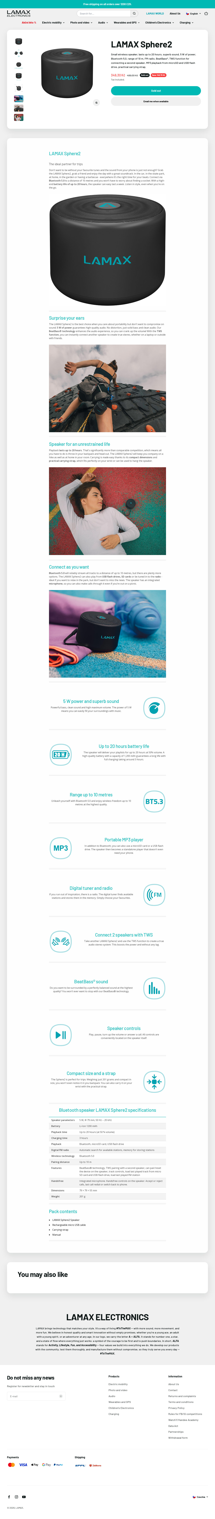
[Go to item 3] (18, 65)
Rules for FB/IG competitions (185, 1413)
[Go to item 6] (18, 99)
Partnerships (176, 1431)
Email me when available (155, 101)
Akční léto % (29, 22)
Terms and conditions (181, 1402)
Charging (185, 22)
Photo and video (79, 22)
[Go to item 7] (18, 108)
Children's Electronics (158, 22)
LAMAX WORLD (155, 13)
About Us (175, 13)
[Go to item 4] (18, 77)
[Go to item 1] (18, 42)
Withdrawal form (178, 1437)
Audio (101, 22)
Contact (173, 1390)
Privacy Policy (176, 1407)
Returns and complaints (182, 1396)
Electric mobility (52, 22)
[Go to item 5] (18, 89)
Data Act (173, 1425)
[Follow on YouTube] (24, 1497)
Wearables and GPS (125, 22)
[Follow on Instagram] (16, 1497)
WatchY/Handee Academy (183, 1419)
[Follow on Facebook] (9, 1497)
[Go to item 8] (18, 118)
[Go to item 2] (18, 53)
